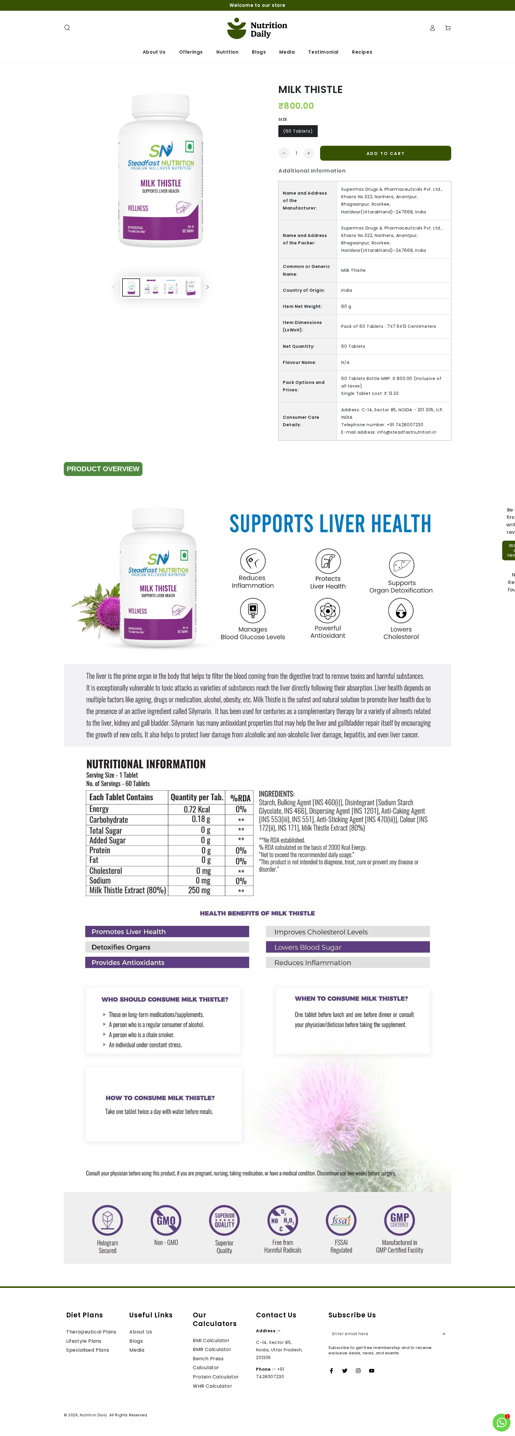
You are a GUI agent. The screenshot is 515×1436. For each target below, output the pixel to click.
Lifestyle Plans (84, 1341)
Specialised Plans (87, 1350)
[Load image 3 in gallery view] (170, 287)
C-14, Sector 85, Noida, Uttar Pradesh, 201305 (279, 1349)
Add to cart (386, 153)
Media (136, 1350)
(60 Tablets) (298, 131)
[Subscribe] (445, 1333)
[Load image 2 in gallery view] (151, 287)
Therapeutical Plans (91, 1331)
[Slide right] (207, 287)
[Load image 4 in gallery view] (190, 287)
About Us (140, 1331)
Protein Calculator (216, 1376)
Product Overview (103, 469)
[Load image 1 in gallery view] (131, 287)
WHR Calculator (212, 1386)
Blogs (136, 1341)
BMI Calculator (211, 1340)
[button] (67, 27)
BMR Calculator (212, 1349)
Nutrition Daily (93, 1415)
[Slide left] (113, 287)
